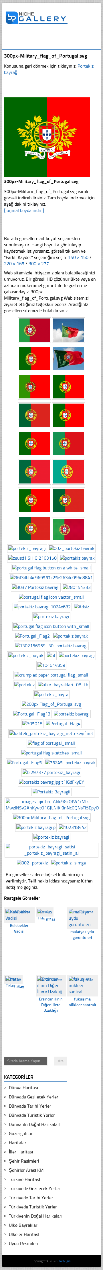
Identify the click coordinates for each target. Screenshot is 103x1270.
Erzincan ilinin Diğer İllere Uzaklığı (51, 1005)
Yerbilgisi (65, 1261)
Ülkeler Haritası (24, 1234)
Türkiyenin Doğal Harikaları (35, 1216)
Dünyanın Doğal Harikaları (34, 1124)
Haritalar (17, 1142)
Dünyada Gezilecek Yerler (33, 1097)
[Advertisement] (54, 39)
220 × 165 (14, 263)
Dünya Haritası (23, 1087)
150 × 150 (78, 257)
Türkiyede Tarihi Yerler (31, 1197)
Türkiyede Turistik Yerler (33, 1207)
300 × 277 (39, 263)
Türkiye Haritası (24, 1179)
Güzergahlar (21, 1133)
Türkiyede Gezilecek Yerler (34, 1188)
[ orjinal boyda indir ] (24, 210)
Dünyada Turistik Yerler (32, 1115)
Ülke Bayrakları (24, 1225)
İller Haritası (21, 1152)
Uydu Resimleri (23, 1243)
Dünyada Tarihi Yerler (30, 1106)
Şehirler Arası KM (26, 1170)
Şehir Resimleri (24, 1161)
